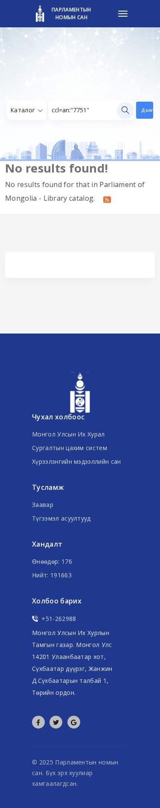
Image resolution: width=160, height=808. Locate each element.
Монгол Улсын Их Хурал (68, 434)
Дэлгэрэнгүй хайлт (147, 110)
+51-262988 (58, 619)
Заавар (42, 505)
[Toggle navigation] (123, 14)
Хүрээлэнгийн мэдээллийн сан (76, 461)
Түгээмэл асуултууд (61, 518)
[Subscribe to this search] (107, 199)
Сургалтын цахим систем (69, 448)
